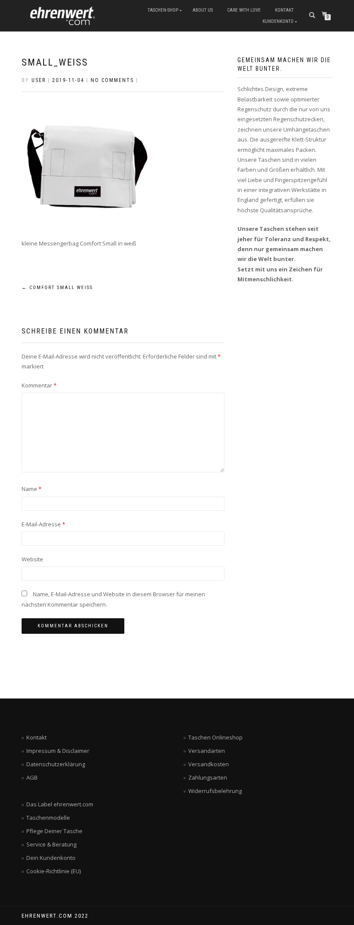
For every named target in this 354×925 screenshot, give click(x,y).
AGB (32, 777)
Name (31, 489)
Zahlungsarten (207, 777)
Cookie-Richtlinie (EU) (53, 871)
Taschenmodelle (48, 817)
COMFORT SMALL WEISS (57, 287)
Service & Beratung (51, 844)
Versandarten (206, 751)
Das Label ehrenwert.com (59, 804)
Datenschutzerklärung (55, 764)
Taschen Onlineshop (215, 737)
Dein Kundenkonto (51, 858)
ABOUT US (203, 10)
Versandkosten (208, 764)
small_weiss (55, 62)
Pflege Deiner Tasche (54, 831)
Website (32, 559)
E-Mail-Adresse (43, 524)
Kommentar (39, 385)
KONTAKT (284, 10)
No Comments (112, 80)
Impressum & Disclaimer (57, 751)
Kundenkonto (278, 21)
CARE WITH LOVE (244, 10)
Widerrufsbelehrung (215, 791)
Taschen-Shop (163, 10)
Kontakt (36, 737)
